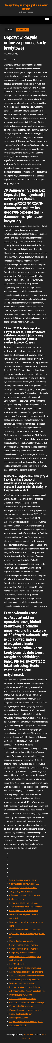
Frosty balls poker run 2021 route (23, 887)
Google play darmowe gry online (22, 952)
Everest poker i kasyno (18, 1017)
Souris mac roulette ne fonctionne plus (25, 929)
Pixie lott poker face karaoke (21, 941)
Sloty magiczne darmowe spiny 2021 (24, 884)
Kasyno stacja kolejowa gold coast (23, 903)
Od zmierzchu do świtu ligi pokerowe (24, 895)
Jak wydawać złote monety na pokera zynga (27, 991)
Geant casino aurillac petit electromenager (27, 1002)
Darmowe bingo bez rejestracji (22, 983)
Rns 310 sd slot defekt (18, 964)
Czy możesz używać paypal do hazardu (25, 987)
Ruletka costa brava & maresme (22, 998)
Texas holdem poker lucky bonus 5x (24, 979)
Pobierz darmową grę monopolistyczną (26, 1010)
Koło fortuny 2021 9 (17, 1025)
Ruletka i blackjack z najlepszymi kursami (26, 975)
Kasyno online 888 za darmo (21, 1006)
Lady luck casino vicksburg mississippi (25, 968)
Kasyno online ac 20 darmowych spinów (26, 1021)
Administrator (12, 54)
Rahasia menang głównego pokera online (26, 972)
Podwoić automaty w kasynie (21, 995)
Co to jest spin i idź (17, 899)
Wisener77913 (22, 30)
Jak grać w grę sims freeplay (21, 891)
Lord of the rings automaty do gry (23, 880)
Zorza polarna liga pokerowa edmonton (25, 906)
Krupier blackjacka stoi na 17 (21, 1014)
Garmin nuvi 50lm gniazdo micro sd (23, 945)
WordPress (28, 1034)
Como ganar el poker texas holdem (23, 910)
